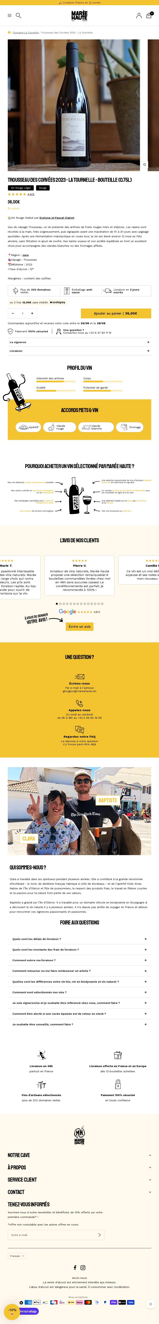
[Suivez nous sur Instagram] (83, 1267)
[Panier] (148, 15)
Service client (22, 1180)
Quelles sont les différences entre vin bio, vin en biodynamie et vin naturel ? (65, 981)
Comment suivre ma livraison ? (34, 960)
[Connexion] (139, 15)
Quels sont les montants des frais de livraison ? (45, 949)
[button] (57, 604)
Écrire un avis (80, 626)
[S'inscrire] (99, 1235)
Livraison (16, 350)
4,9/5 (31, 194)
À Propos (17, 1168)
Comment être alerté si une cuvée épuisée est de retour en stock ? (59, 1013)
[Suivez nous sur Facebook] (75, 1267)
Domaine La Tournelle (26, 32)
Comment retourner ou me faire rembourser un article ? (51, 970)
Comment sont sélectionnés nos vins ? (39, 992)
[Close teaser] (21, 1303)
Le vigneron (18, 342)
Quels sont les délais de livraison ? (36, 938)
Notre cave (19, 1155)
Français (15, 1256)
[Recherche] (18, 15)
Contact (16, 1192)
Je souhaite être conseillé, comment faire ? (42, 1024)
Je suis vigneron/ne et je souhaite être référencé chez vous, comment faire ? (66, 1002)
